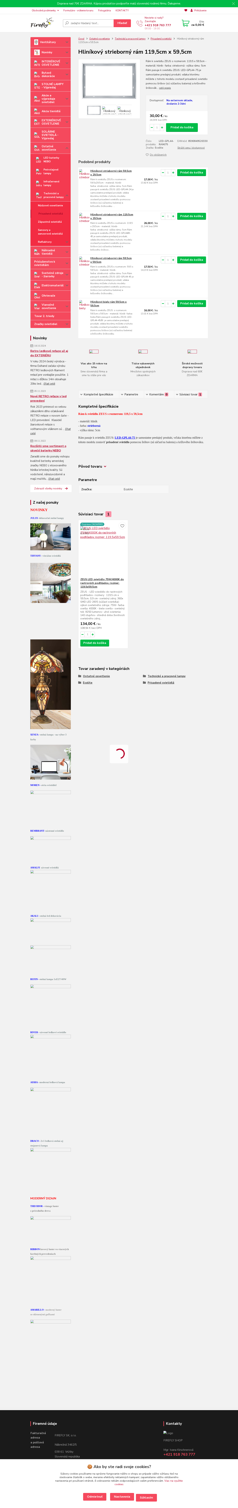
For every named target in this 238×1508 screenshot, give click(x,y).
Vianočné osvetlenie (49, 306)
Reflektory (45, 242)
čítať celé (49, 384)
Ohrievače (48, 296)
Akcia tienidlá (51, 111)
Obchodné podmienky (44, 10)
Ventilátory (48, 42)
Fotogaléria (104, 10)
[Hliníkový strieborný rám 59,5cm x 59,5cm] (84, 261)
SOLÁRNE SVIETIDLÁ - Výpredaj (50, 135)
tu (94, 1497)
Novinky (47, 52)
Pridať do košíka (182, 127)
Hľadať (122, 23)
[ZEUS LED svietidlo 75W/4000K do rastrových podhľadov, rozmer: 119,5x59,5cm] (103, 549)
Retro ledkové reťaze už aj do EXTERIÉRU (49, 353)
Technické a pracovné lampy (54, 195)
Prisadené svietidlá (50, 213)
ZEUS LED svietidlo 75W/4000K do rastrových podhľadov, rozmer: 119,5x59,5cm (102, 583)
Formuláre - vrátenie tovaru (78, 10)
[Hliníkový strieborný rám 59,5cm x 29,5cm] (84, 174)
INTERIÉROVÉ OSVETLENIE (51, 63)
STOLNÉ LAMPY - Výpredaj (53, 85)
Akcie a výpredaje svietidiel (48, 99)
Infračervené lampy (51, 183)
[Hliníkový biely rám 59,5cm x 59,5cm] (84, 305)
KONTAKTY (122, 10)
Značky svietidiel (45, 324)
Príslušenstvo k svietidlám (44, 263)
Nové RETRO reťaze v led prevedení (48, 398)
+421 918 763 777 (158, 25)
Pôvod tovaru (90, 466)
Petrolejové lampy (51, 171)
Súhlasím (146, 1498)
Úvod (81, 38)
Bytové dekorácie (48, 74)
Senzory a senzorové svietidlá (50, 231)
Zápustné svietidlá (50, 222)
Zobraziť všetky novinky (48, 488)
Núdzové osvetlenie (50, 205)
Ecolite (87, 683)
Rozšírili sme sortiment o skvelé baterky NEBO (48, 448)
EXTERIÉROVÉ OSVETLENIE (51, 122)
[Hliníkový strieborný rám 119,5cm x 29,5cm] (84, 218)
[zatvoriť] (233, 4)
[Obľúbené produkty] (186, 10)
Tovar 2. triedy (44, 316)
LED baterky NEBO (51, 159)
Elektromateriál (53, 285)
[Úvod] (45, 23)
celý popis (165, 88)
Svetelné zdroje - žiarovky (52, 274)
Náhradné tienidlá (48, 252)
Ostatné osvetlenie (49, 148)
